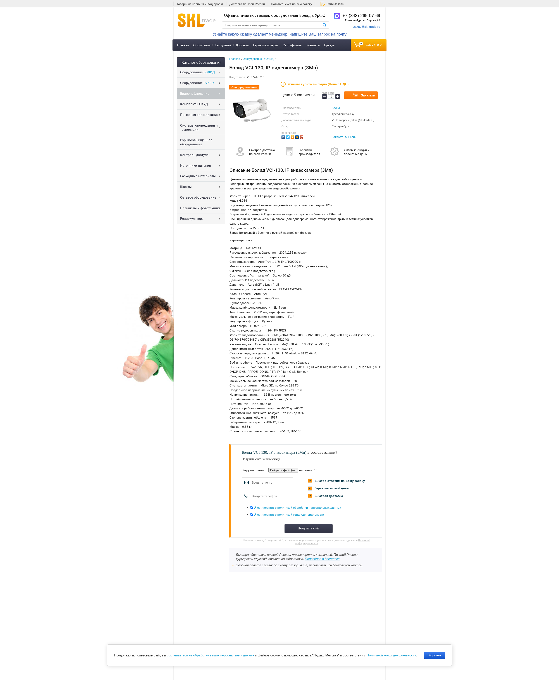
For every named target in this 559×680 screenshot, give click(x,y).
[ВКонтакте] (283, 136)
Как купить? (223, 45)
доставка (336, 496)
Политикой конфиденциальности (391, 655)
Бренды (329, 45)
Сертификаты (292, 45)
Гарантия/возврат (265, 45)
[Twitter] (288, 136)
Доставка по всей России (247, 4)
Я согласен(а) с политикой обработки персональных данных (297, 507)
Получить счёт (308, 528)
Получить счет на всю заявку (291, 4)
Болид (336, 108)
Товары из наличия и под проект (199, 4)
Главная (183, 45)
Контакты (313, 45)
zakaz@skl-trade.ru (366, 26)
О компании (201, 45)
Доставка (242, 45)
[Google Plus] (302, 136)
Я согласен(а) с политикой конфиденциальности (289, 514)
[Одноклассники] (293, 136)
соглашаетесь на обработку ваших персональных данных (210, 655)
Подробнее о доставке (322, 559)
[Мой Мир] (297, 136)
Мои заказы (336, 3)
